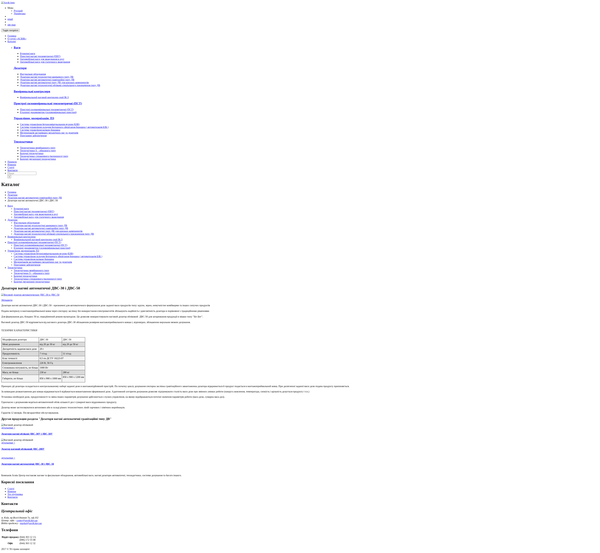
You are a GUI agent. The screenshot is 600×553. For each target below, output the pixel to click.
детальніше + (8, 427)
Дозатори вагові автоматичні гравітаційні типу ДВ (47, 79)
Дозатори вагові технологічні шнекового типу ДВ (46, 77)
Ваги (10, 205)
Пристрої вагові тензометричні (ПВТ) (40, 56)
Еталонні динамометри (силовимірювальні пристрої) (48, 112)
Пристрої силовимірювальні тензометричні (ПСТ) (47, 109)
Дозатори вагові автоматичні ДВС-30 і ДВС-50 (27, 464)
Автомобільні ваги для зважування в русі (42, 59)
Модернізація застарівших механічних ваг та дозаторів (49, 132)
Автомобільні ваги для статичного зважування (45, 62)
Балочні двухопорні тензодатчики (38, 159)
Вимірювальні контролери (22, 236)
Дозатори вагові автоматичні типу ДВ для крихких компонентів (54, 82)
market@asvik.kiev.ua (31, 523)
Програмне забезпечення (33, 135)
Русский (18, 10)
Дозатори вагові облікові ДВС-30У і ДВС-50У (27, 434)
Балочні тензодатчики (31, 153)
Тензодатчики (15, 267)
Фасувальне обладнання (33, 74)
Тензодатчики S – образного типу (38, 150)
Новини (12, 164)
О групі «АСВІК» (17, 38)
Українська (19, 13)
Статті (11, 167)
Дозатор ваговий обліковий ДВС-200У (23, 449)
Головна (12, 35)
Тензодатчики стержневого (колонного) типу (44, 156)
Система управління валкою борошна (40, 130)
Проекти (12, 161)
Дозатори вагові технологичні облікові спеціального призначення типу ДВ (60, 85)
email (10, 19)
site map (12, 24)
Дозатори (13, 195)
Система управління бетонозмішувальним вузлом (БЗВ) (50, 124)
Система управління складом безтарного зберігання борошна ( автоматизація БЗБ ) (64, 127)
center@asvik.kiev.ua (27, 520)
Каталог (12, 41)
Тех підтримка (15, 494)
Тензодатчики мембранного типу (37, 147)
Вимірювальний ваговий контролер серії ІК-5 (44, 97)
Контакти (13, 170)
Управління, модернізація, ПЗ (23, 250)
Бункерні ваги (27, 53)
